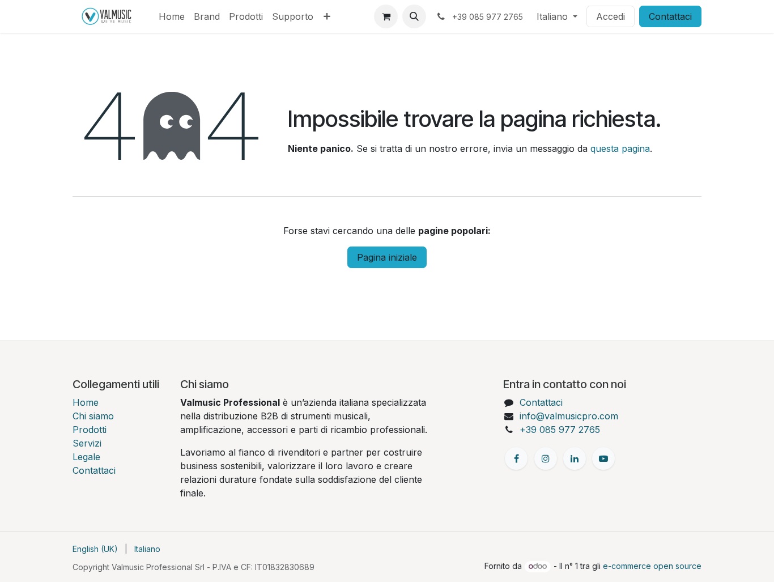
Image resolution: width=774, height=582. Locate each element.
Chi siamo (93, 416)
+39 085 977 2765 (560, 429)
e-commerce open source (652, 566)
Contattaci (670, 16)
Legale (86, 456)
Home (86, 402)
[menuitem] (171, 16)
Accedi (610, 16)
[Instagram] (545, 458)
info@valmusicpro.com (569, 416)
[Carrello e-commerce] (386, 16)
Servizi (87, 443)
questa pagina (620, 148)
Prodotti (90, 429)
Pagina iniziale (387, 257)
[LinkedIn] (574, 458)
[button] (414, 16)
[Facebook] (516, 458)
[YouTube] (603, 458)
